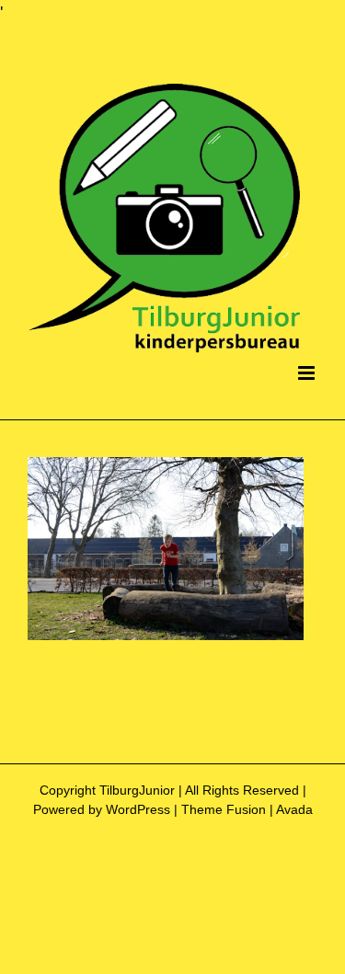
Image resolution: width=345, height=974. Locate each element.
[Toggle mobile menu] (307, 373)
